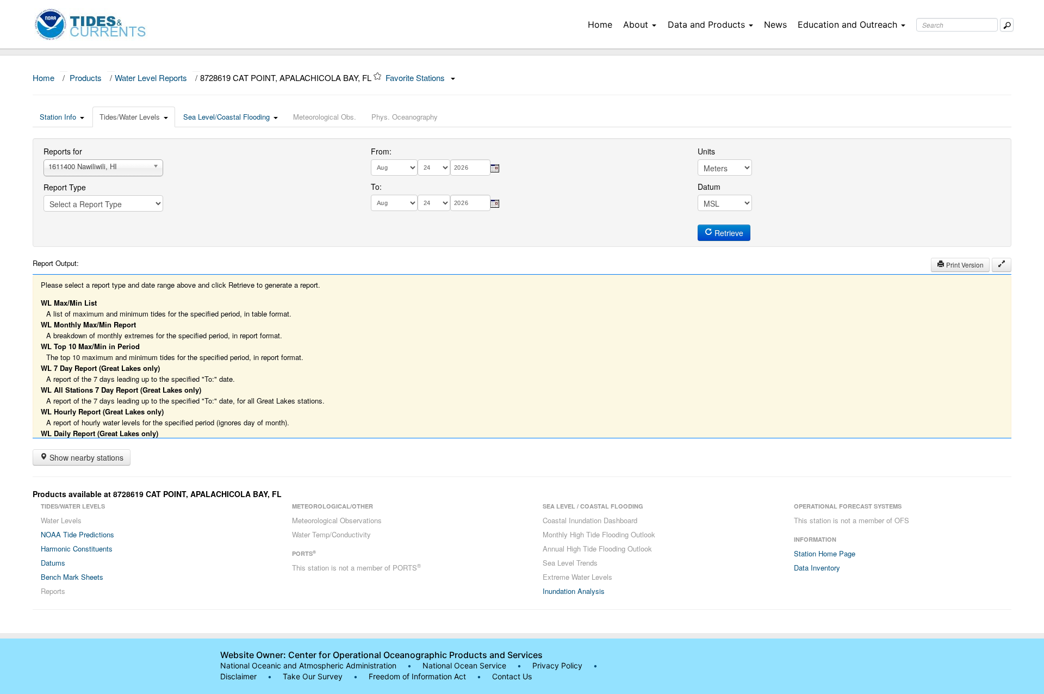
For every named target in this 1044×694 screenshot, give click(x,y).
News (775, 24)
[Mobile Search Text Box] (1007, 25)
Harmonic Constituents (77, 548)
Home (600, 24)
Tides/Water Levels (130, 116)
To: (376, 186)
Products (86, 77)
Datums (53, 562)
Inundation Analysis (574, 591)
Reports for (63, 151)
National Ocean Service (464, 665)
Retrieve (727, 232)
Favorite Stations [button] (416, 77)
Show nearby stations (85, 457)
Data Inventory (817, 567)
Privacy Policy (557, 665)
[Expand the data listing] (1001, 265)
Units (706, 151)
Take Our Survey (314, 676)
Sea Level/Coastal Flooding (226, 116)
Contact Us (512, 676)
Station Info (58, 116)
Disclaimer (238, 676)
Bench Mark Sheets (72, 577)
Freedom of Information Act (417, 676)
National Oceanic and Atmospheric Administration (308, 665)
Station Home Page (824, 553)
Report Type (65, 187)
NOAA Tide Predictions (77, 534)
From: (381, 151)
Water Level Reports (151, 77)
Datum (709, 186)
